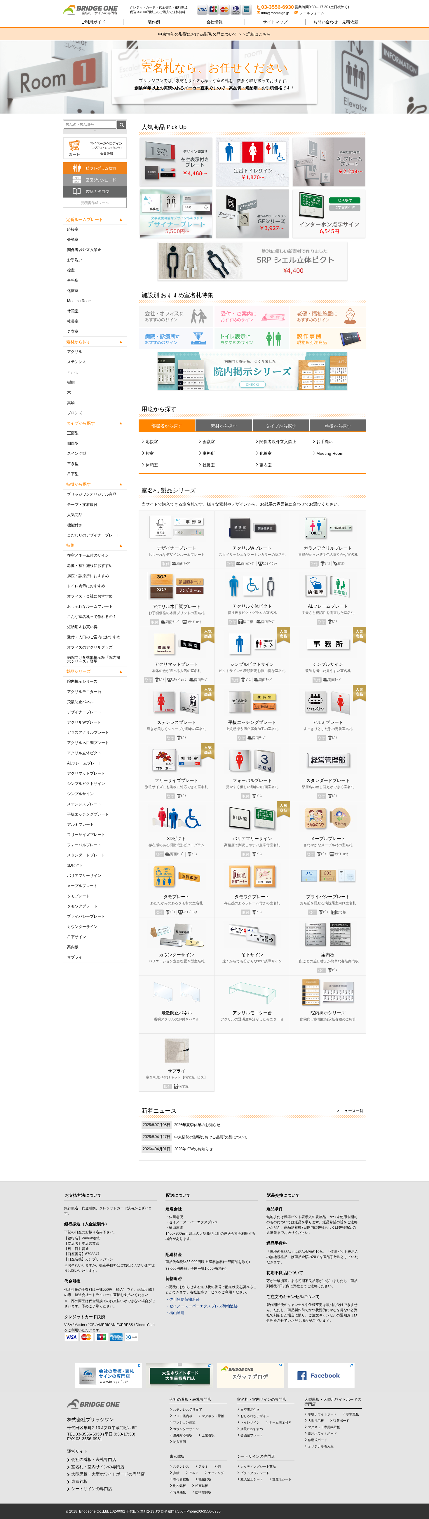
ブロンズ (74, 413)
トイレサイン (250, 1422)
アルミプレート (80, 824)
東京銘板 (79, 1481)
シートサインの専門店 (91, 1488)
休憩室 (73, 311)
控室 (71, 270)
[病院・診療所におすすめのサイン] (176, 338)
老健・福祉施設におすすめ (90, 565)
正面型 (73, 433)
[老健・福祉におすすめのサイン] (328, 315)
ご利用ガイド (93, 22)
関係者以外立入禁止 (84, 250)
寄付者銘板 (181, 1479)
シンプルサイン (80, 794)
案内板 (73, 947)
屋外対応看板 (182, 1435)
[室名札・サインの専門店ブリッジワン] (96, 10)
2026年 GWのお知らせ (193, 1149)
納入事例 (179, 1441)
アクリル (74, 351)
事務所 (73, 280)
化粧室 (73, 290)
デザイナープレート (84, 712)
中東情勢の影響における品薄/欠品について (210, 1137)
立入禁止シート (251, 1479)
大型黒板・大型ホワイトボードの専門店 (108, 1474)
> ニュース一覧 (350, 1111)
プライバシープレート (86, 916)
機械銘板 (204, 1479)
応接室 (73, 229)
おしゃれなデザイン (254, 1416)
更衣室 (73, 331)
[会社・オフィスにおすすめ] (176, 315)
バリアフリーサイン (84, 875)
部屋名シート (282, 1479)
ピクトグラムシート (254, 1473)
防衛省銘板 (203, 1492)
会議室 (73, 239)
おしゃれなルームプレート (90, 606)
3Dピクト (75, 865)
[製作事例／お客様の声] (328, 338)
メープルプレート (82, 886)
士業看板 (208, 1435)
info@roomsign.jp (275, 13)
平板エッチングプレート (88, 814)
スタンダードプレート (86, 855)
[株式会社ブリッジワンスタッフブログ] (250, 1375)
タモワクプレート (82, 906)
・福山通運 (174, 1313)
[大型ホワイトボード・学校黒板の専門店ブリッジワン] (179, 1375)
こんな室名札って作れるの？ (91, 616)
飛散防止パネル (80, 702)
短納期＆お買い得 (82, 627)
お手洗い (74, 260)
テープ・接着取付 (82, 504)
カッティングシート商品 (258, 1466)
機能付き (74, 525)
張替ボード (341, 1420)
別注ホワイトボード (322, 1433)
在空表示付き (250, 1409)
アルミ (73, 372)
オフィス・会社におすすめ (90, 596)
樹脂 (71, 382)
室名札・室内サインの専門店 (97, 1466)
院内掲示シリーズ (82, 681)
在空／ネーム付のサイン (88, 555)
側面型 (73, 443)
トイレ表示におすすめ (86, 586)
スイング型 (76, 453)
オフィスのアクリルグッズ (90, 647)
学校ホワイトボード (322, 1414)
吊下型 (73, 474)
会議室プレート (251, 1435)
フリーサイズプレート (86, 834)
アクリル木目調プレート (88, 743)
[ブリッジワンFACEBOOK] (321, 1375)
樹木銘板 (179, 1485)
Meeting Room (79, 301)
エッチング (216, 1473)
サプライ (74, 957)
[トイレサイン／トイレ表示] (251, 338)
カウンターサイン (82, 926)
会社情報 (214, 22)
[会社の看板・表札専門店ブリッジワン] (108, 1375)
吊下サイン (76, 937)
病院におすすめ (251, 1429)
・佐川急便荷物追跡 (182, 1299)
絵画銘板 (201, 1485)
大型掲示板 (316, 1420)
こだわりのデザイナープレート (93, 535)
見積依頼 (335, 22)
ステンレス (76, 362)
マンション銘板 (184, 1422)
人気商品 (74, 515)
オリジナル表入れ (321, 1446)
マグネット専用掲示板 (324, 1427)
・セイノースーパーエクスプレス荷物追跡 (201, 1306)
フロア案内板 (182, 1416)
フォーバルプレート (84, 845)
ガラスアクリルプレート (88, 732)
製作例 (154, 22)
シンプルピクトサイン (86, 783)
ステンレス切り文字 (187, 1409)
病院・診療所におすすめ (88, 576)
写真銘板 (179, 1492)
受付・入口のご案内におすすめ (93, 637)
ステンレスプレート (84, 804)
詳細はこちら (258, 34)
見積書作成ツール (95, 203)
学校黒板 (352, 1414)
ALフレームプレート (84, 763)
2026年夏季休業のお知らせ (197, 1125)
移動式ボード (317, 1440)
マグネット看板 (213, 1416)
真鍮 (71, 402)
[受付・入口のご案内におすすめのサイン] (251, 315)
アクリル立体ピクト (84, 753)
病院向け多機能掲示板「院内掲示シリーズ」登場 (93, 659)
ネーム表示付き (280, 1422)
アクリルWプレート (84, 722)
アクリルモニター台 (84, 691)
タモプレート (78, 896)
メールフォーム (311, 13)
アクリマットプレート (86, 773)
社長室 (73, 321)
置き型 (73, 463)
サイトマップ (275, 22)
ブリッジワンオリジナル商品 (91, 494)
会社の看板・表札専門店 (93, 1459)
